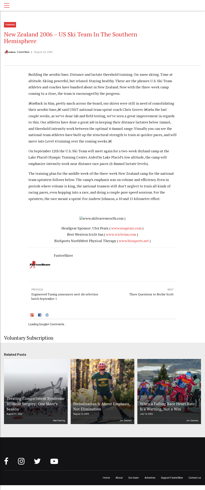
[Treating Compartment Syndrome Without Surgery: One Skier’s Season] (35, 391)
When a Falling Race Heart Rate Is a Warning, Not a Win (167, 406)
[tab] (32, 315)
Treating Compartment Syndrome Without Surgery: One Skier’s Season (36, 403)
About (119, 477)
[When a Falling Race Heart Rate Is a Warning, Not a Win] (168, 391)
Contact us (195, 477)
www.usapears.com (126, 228)
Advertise (150, 477)
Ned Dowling (59, 420)
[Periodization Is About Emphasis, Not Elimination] (102, 391)
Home (106, 477)
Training (10, 25)
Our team (133, 477)
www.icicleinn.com (121, 234)
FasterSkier (23, 52)
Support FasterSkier (172, 477)
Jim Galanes (126, 420)
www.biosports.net (134, 240)
